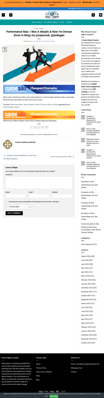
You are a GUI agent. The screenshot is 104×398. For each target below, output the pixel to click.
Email (31, 192)
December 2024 (86, 335)
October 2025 (86, 296)
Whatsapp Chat (76, 368)
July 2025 (84, 307)
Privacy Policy (41, 368)
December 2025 (86, 288)
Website (54, 192)
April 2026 (84, 272)
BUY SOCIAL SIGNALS (51, 22)
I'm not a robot (14, 206)
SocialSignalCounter (48, 41)
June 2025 (85, 311)
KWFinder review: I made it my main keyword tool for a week (93, 142)
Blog (37, 380)
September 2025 (87, 300)
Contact (73, 372)
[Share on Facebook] (31, 127)
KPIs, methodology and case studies (89, 184)
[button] (3, 15)
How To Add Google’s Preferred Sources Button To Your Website (93, 132)
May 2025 (84, 315)
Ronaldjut (84, 182)
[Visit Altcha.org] (30, 207)
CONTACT (69, 22)
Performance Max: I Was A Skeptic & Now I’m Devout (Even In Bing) (34, 105)
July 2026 (84, 260)
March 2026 (85, 276)
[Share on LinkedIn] (46, 127)
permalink (54, 134)
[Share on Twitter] (35, 127)
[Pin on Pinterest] (42, 127)
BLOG (62, 22)
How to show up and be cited (61, 157)
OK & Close (54, 396)
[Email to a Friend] (39, 127)
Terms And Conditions (44, 372)
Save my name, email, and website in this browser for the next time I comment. (34, 202)
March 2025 (85, 323)
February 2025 (86, 327)
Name (8, 192)
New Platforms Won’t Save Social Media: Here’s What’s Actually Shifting (91, 228)
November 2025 (87, 292)
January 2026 (86, 284)
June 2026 (85, 264)
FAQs (38, 376)
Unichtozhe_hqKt (87, 224)
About (38, 364)
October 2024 (86, 343)
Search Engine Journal (11, 107)
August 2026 (85, 256)
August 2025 (85, 303)
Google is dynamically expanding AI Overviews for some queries (93, 120)
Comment (9, 175)
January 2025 (86, 331)
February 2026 (86, 280)
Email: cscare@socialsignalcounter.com (85, 364)
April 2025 (84, 319)
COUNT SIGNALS (37, 22)
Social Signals (39, 28)
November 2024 (87, 339)
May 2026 (84, 268)
